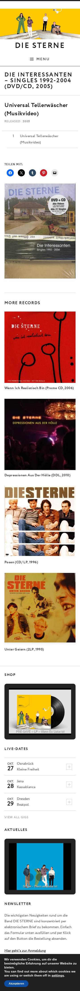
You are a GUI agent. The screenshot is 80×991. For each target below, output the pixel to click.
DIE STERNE (40, 45)
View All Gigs (16, 817)
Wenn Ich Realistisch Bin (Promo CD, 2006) (39, 388)
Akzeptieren (16, 983)
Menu (43, 59)
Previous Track (56, 75)
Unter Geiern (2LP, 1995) (24, 649)
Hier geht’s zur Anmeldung (25, 950)
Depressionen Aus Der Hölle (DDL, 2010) (37, 475)
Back (63, 75)
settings (58, 975)
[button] (30, 722)
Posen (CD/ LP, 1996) (21, 562)
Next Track (70, 75)
